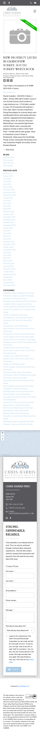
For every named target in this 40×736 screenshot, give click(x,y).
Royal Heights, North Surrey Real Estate (18, 386)
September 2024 (9, 225)
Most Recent (8, 173)
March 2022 (7, 280)
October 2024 (8, 222)
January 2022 (8, 282)
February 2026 (8, 190)
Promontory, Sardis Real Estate (15, 378)
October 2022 (8, 272)
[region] (20, 443)
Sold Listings (8, 165)
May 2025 (7, 206)
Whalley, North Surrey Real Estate (16, 413)
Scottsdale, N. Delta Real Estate (15, 389)
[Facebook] (9, 3)
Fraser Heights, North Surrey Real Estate (18, 337)
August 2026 (8, 176)
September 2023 (9, 250)
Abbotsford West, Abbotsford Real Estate (18, 293)
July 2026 (7, 179)
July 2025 (7, 201)
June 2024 (7, 233)
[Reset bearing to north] (2, 439)
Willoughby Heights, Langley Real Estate (18, 421)
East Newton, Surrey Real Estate (15, 326)
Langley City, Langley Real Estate (16, 356)
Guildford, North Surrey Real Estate (16, 348)
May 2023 (7, 258)
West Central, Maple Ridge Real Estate (18, 408)
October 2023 (8, 247)
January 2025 (8, 214)
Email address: (11, 591)
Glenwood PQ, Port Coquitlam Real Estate (19, 340)
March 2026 (7, 187)
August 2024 (8, 228)
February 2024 (8, 242)
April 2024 (7, 239)
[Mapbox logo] (5, 455)
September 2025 (9, 195)
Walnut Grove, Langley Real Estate (16, 405)
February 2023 (8, 263)
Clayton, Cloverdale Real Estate (15, 315)
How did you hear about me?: (16, 626)
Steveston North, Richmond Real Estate (18, 391)
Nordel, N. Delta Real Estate (14, 364)
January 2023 (8, 266)
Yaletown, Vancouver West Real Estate (18, 424)
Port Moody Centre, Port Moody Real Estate (19, 375)
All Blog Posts (8, 157)
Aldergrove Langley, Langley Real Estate (18, 296)
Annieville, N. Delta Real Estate (15, 299)
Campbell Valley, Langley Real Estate (17, 304)
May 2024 (7, 236)
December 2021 (9, 285)
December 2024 (9, 217)
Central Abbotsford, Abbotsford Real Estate (19, 307)
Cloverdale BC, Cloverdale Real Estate (18, 318)
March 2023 (7, 261)
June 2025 (7, 203)
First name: (10, 571)
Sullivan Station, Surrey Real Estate (16, 394)
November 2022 (9, 269)
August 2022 (8, 277)
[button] (20, 504)
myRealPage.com (23, 686)
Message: (9, 610)
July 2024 (7, 231)
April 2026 (7, 184)
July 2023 (7, 252)
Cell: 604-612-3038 (15, 504)
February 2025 (8, 211)
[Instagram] (4, 3)
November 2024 (9, 220)
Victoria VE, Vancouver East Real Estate (18, 402)
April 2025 (7, 209)
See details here (9, 92)
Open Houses (8, 163)
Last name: (10, 581)
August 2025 (8, 198)
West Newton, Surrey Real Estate (15, 411)
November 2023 (9, 244)
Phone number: (11, 600)
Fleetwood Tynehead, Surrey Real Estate (18, 334)
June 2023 (7, 255)
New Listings (8, 160)
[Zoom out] (2, 435)
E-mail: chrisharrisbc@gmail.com (21, 513)
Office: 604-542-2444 (16, 508)
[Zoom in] (2, 432)
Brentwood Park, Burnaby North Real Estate (19, 301)
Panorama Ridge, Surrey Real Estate (17, 372)
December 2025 (9, 192)
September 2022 (9, 274)
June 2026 (7, 181)
